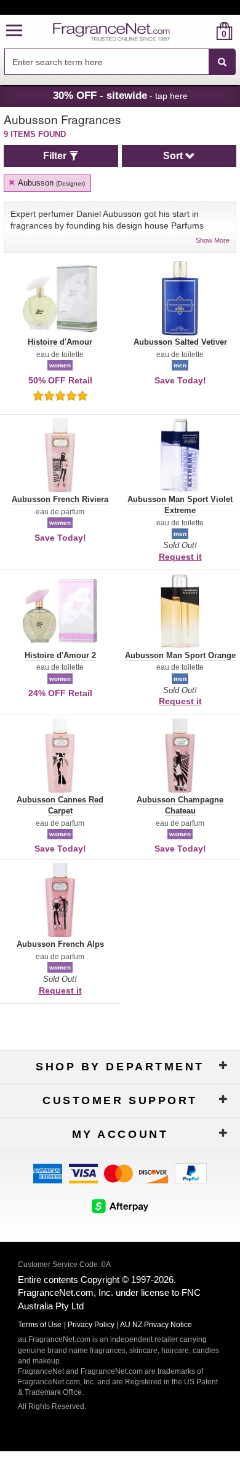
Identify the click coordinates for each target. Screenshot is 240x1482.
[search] (205, 31)
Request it (180, 557)
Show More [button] (213, 240)
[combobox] (120, 62)
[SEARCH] (222, 62)
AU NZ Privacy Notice (156, 1324)
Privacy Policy (91, 1324)
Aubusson (50, 182)
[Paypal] (191, 1172)
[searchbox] (106, 62)
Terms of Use (40, 1324)
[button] (14, 31)
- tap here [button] (120, 95)
